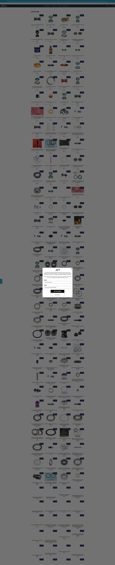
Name (45, 280)
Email (45, 285)
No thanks (57, 294)
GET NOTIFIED (57, 291)
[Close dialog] (71, 269)
